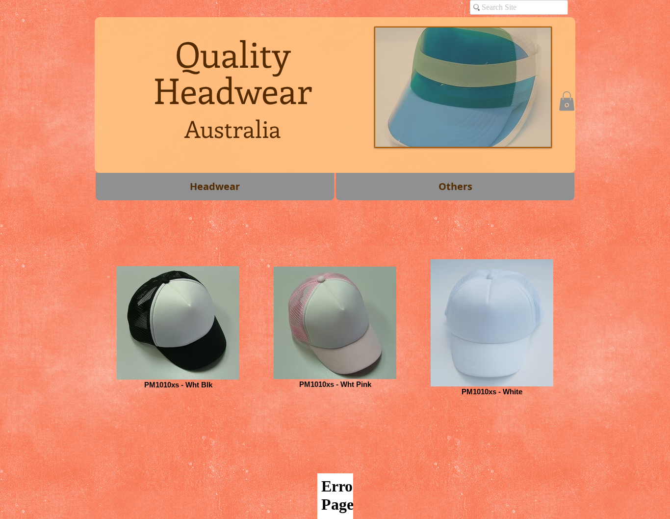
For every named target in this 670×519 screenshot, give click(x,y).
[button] (567, 100)
